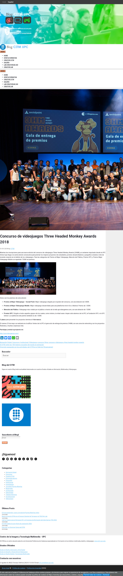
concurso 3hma (43, 342)
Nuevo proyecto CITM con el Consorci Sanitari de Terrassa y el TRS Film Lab (24, 516)
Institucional (24, 342)
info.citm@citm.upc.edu (46, 562)
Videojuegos (33, 342)
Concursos (16, 342)
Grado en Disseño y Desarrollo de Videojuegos (14, 552)
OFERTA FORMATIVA (10, 58)
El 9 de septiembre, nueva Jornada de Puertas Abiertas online (20, 512)
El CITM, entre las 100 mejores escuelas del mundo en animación (22, 345)
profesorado (9, 490)
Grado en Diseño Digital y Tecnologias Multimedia (15, 554)
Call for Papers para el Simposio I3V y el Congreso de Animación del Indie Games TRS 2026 (29, 520)
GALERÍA (6, 62)
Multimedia (9, 488)
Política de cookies (18, 568)
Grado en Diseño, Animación (8, 550)
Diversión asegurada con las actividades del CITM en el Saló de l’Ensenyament (26, 347)
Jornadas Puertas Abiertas (14, 486)
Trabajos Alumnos (11, 494)
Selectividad (9, 492)
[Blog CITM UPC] (14, 49)
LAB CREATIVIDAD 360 (11, 65)
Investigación (10, 484)
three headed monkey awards (74, 342)
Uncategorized (10, 496)
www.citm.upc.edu (100, 541)
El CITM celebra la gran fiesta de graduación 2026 (17, 523)
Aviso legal (5, 568)
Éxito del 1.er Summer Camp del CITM (13, 527)
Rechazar (106, 575)
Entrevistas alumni (11, 478)
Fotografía (9, 480)
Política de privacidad (34, 568)
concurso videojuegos (56, 342)
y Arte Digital (21, 550)
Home (6, 55)
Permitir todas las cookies (92, 575)
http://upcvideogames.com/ (9, 333)
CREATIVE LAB (8, 67)
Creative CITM (10, 476)
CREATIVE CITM (9, 60)
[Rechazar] (111, 575)
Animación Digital (6, 342)
